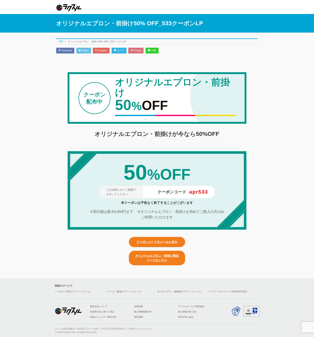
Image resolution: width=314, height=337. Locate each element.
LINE (153, 50)
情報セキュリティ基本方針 (103, 317)
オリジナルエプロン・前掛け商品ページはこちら (157, 258)
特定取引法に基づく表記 (102, 311)
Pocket (137, 50)
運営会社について (99, 306)
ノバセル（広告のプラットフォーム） (73, 291)
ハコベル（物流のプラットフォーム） (124, 291)
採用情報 (138, 306)
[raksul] (68, 6)
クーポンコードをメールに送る (157, 241)
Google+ (102, 50)
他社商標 (138, 317)
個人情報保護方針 (143, 311)
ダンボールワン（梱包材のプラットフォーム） (180, 291)
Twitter (85, 50)
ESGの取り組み (186, 317)
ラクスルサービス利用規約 (191, 306)
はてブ (120, 50)
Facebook (66, 50)
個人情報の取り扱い (188, 311)
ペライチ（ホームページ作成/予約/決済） (228, 291)
